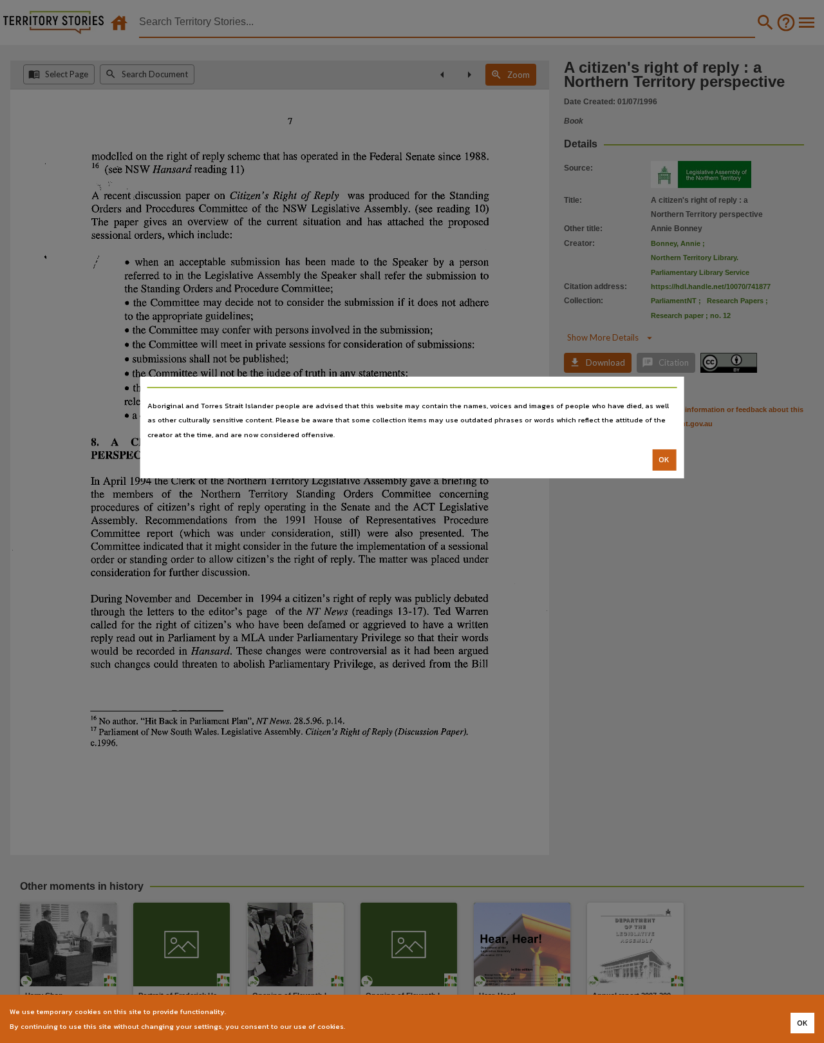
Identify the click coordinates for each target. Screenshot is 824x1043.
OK (664, 459)
